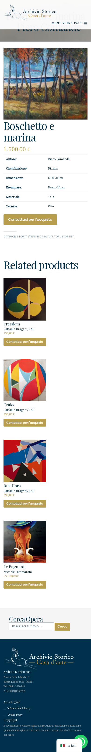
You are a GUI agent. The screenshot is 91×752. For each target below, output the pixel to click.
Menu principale (67, 23)
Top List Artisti (64, 236)
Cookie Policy (15, 714)
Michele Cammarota (18, 571)
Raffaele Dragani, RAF (19, 328)
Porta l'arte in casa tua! (36, 236)
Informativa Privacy (18, 708)
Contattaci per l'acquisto (30, 219)
